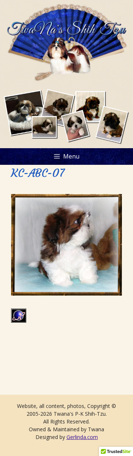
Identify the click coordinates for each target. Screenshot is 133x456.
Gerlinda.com (82, 436)
